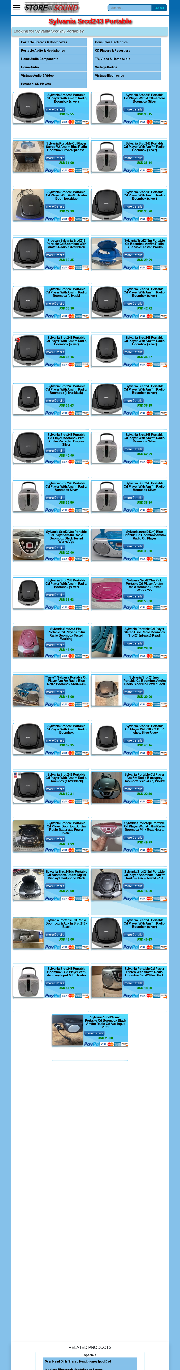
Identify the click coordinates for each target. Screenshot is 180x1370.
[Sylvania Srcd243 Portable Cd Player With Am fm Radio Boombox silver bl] (28, 301)
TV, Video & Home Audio (112, 59)
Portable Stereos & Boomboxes (44, 42)
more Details (55, 109)
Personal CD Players (36, 84)
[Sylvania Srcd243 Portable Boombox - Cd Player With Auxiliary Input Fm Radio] (28, 981)
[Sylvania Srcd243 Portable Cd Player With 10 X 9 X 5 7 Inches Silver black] (107, 738)
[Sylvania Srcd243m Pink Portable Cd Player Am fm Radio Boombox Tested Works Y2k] (107, 593)
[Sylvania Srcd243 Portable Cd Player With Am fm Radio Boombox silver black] (28, 399)
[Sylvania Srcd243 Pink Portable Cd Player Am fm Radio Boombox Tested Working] (28, 641)
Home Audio (30, 67)
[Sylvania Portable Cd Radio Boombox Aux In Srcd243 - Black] (28, 933)
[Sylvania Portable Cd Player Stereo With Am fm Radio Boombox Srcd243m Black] (107, 981)
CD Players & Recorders (112, 50)
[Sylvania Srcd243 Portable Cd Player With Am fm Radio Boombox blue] (28, 204)
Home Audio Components (39, 59)
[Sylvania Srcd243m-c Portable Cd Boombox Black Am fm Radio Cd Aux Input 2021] (67, 1030)
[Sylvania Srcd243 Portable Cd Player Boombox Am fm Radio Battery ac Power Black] (28, 835)
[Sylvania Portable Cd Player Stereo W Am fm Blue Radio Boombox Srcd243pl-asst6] (28, 156)
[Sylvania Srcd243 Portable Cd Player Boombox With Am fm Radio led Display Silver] (28, 447)
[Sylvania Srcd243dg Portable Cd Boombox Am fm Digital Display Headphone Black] (28, 884)
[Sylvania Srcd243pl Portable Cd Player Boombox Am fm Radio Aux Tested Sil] (107, 884)
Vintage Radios (106, 67)
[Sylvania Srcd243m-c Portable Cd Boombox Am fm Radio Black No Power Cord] (107, 690)
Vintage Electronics (109, 75)
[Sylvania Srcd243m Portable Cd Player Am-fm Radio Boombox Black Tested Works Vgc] (28, 544)
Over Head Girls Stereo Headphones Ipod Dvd (78, 1361)
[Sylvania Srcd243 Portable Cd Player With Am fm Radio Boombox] (28, 738)
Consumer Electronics (111, 42)
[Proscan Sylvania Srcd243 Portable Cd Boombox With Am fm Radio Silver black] (28, 253)
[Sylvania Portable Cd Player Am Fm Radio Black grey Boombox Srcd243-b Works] (107, 787)
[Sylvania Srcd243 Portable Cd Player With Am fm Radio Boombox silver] (28, 107)
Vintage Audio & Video (37, 75)
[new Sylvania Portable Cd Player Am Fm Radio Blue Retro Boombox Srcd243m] (28, 690)
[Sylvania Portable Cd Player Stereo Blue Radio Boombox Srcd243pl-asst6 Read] (107, 641)
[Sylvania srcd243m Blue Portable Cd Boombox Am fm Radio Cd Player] (107, 544)
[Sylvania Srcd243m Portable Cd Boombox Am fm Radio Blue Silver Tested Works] (107, 253)
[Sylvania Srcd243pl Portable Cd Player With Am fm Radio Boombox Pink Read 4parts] (107, 835)
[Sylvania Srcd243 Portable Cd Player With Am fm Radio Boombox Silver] (107, 107)
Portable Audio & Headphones (43, 50)
